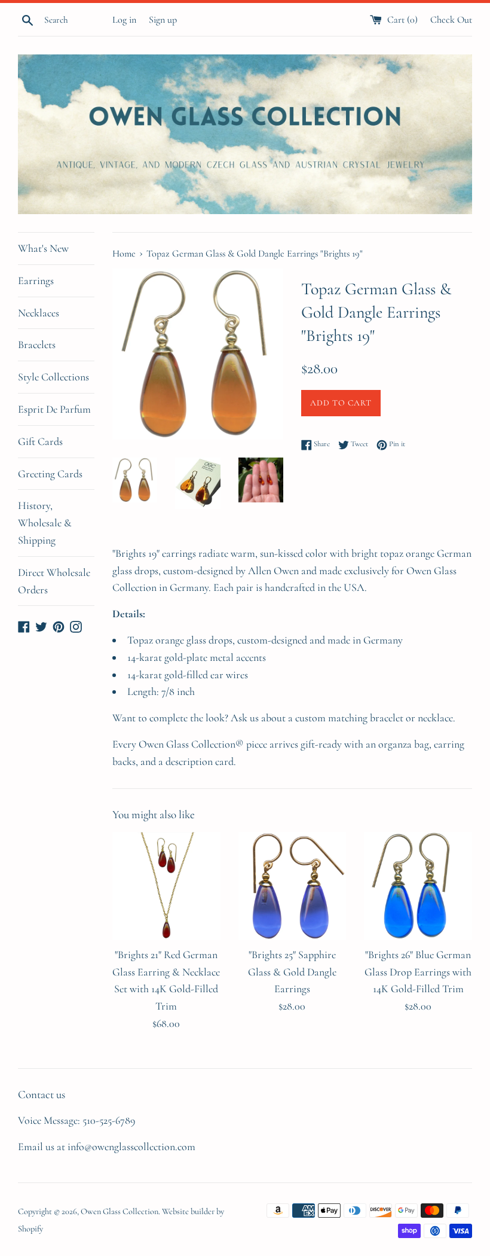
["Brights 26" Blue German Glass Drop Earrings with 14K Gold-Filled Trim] (418, 886)
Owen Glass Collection (119, 1211)
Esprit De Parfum (54, 409)
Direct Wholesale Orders (54, 581)
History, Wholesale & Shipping (45, 523)
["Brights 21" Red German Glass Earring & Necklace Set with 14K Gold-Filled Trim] (166, 886)
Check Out (451, 20)
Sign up (163, 20)
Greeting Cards (50, 473)
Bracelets (37, 344)
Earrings (36, 280)
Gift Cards (40, 441)
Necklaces (38, 312)
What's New (43, 248)
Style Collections (53, 376)
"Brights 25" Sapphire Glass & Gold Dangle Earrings (292, 972)
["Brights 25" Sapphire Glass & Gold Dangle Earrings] (292, 886)
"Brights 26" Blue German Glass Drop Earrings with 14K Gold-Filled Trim (418, 972)
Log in (124, 20)
